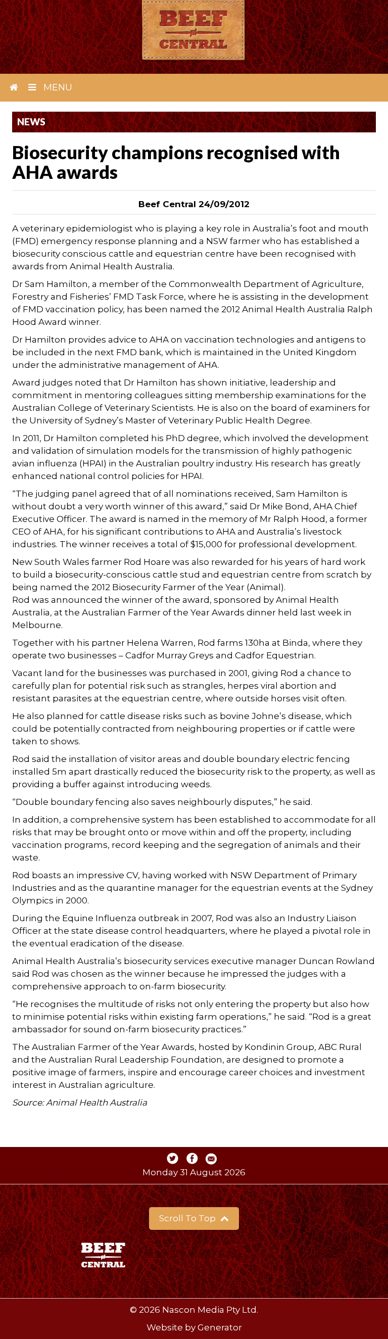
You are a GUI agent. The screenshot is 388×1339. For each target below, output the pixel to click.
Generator (220, 1327)
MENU (56, 87)
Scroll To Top (188, 1218)
